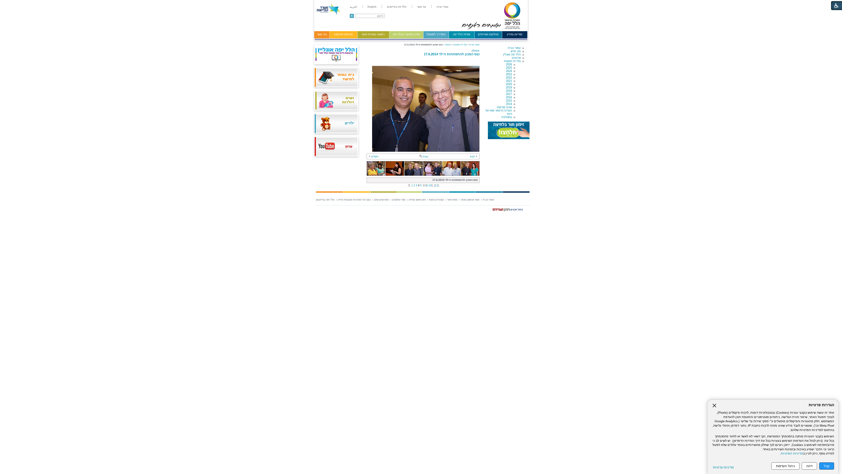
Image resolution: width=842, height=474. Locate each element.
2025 (509, 67)
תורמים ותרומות (343, 34)
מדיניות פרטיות (723, 467)
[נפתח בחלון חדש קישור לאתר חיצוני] (509, 130)
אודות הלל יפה (461, 34)
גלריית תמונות (512, 61)
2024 (509, 71)
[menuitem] (442, 6)
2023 (509, 74)
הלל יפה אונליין (512, 54)
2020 (509, 84)
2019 (509, 87)
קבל (827, 466)
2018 (509, 90)
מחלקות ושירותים (488, 34)
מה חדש (516, 51)
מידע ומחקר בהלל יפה (406, 34)
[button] (352, 16)
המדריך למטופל (436, 34)
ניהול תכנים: (516, 209)
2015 (509, 100)
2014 (509, 104)
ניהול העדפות (785, 466)
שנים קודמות (504, 107)
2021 (509, 81)
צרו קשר (322, 34)
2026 (509, 64)
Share (476, 50)
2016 (509, 97)
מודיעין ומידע (514, 34)
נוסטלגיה (506, 117)
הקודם (374, 156)
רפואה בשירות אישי (373, 34)
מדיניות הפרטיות (792, 453)
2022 (509, 77)
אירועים (516, 57)
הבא (472, 156)
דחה (809, 466)
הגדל (425, 156)
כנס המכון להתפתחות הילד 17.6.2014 (452, 54)
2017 (509, 94)
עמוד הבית (514, 48)
